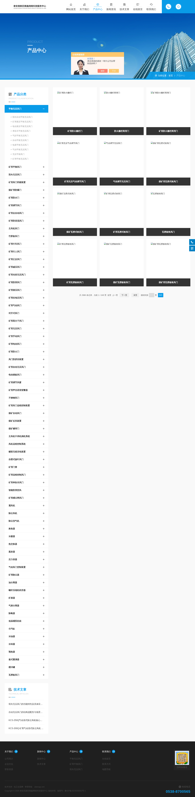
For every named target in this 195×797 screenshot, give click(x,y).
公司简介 (9, 759)
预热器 (12, 652)
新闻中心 (41, 751)
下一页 (124, 295)
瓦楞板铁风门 (168, 232)
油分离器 (13, 582)
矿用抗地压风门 (16, 298)
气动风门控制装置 (17, 567)
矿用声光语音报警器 (18, 390)
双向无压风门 (15, 174)
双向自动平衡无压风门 (22, 117)
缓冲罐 (12, 667)
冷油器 (12, 636)
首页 (171, 75)
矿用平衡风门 (15, 167)
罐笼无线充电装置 (17, 452)
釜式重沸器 (14, 659)
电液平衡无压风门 (20, 145)
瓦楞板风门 (14, 675)
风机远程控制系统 (17, 444)
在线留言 (138, 9)
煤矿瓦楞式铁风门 (74, 232)
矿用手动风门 (15, 336)
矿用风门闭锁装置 (17, 182)
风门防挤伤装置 (16, 359)
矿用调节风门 (15, 205)
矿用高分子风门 (16, 321)
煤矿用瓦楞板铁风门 (168, 282)
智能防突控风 (15, 490)
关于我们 (84, 9)
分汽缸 (12, 629)
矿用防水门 (14, 198)
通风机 (12, 505)
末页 (135, 295)
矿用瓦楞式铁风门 (121, 232)
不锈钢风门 (14, 398)
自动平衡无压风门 (20, 140)
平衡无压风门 (15, 109)
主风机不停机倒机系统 (19, 436)
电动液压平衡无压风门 (22, 126)
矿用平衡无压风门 (20, 159)
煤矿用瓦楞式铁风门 (168, 181)
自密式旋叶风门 (16, 459)
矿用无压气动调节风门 (75, 181)
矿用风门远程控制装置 (19, 405)
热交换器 (13, 544)
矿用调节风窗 (15, 382)
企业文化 (9, 764)
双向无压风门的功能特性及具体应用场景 (26, 704)
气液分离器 (14, 605)
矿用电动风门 (15, 344)
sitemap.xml (39, 787)
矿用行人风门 (15, 251)
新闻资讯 (111, 9)
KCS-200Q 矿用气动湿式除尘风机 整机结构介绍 (26, 728)
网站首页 (71, 9)
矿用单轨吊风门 (16, 482)
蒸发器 (12, 552)
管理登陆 (28, 787)
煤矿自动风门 (15, 413)
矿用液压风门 (15, 290)
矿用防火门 (14, 351)
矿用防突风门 (15, 282)
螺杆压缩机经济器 (17, 590)
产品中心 (98, 9)
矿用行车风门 (15, 244)
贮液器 (12, 598)
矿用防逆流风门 (16, 221)
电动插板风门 (15, 375)
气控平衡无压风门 (20, 135)
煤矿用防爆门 (15, 190)
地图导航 (106, 769)
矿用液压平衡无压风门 (22, 121)
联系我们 (151, 9)
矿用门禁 (13, 467)
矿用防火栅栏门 (75, 131)
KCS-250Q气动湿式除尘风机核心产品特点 (26, 720)
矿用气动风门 (15, 305)
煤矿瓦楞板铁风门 (121, 282)
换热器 (12, 528)
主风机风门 (14, 228)
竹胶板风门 (14, 236)
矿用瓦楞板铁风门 (74, 282)
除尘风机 (13, 513)
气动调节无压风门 (121, 181)
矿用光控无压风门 (17, 274)
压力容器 (13, 559)
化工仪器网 (18, 787)
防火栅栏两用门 (121, 131)
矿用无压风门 (15, 328)
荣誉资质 (9, 769)
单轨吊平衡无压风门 (21, 131)
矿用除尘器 (14, 575)
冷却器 (12, 644)
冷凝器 (12, 536)
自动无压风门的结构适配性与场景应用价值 (26, 712)
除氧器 (12, 613)
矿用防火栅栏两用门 (168, 131)
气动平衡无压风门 (20, 149)
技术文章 (124, 9)
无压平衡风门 (18, 154)
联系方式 (106, 764)
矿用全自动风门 (16, 213)
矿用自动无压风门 (17, 367)
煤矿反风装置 (15, 421)
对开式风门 (14, 313)
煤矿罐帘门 (14, 428)
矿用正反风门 (15, 259)
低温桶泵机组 (15, 621)
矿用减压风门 (15, 267)
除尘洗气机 (14, 521)
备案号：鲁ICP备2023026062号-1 (71, 791)
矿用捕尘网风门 (16, 498)
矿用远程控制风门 (17, 475)
